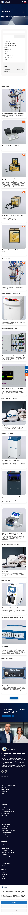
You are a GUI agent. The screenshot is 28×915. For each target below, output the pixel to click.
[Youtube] (6, 771)
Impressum (20, 913)
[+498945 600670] (13, 716)
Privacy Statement (13, 913)
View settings (14, 910)
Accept (14, 902)
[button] (26, 887)
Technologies (19, 36)
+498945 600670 (18, 715)
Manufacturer (8, 36)
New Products (7, 31)
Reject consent (14, 906)
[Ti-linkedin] (2, 771)
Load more (14, 698)
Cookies (7, 913)
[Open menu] (22, 1)
